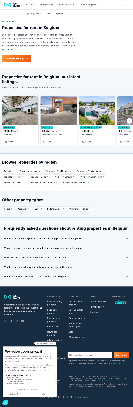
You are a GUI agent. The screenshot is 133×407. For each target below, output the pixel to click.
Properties (35, 14)
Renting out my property (54, 320)
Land (37, 209)
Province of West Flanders (75, 182)
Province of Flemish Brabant (90, 171)
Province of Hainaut (13, 177)
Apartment (22, 209)
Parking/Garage (54, 209)
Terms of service (98, 301)
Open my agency (77, 318)
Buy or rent (52, 326)
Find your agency (88, 4)
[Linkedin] (11, 321)
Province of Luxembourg (91, 177)
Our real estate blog (76, 311)
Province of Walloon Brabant (42, 182)
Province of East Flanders (57, 171)
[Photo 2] (21, 122)
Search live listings (15, 58)
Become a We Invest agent (75, 325)
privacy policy (117, 363)
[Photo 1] (19, 122)
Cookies (94, 312)
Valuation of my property (54, 303)
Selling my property (52, 311)
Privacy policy (97, 306)
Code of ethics (101, 380)
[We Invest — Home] (12, 5)
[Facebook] (5, 321)
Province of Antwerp (29, 171)
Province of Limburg (63, 177)
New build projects (66, 4)
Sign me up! (121, 355)
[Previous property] (3, 121)
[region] (20, 110)
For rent (47, 14)
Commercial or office (78, 209)
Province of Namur (12, 182)
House (7, 209)
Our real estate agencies (76, 303)
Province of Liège (38, 177)
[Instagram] (17, 321)
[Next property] (129, 121)
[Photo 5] (100, 122)
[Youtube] (22, 321)
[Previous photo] (5, 110)
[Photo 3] (60, 122)
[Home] (28, 13)
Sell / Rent (29, 4)
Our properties (45, 4)
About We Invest (77, 337)
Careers (73, 331)
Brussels (8, 171)
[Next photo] (35, 110)
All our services (54, 340)
